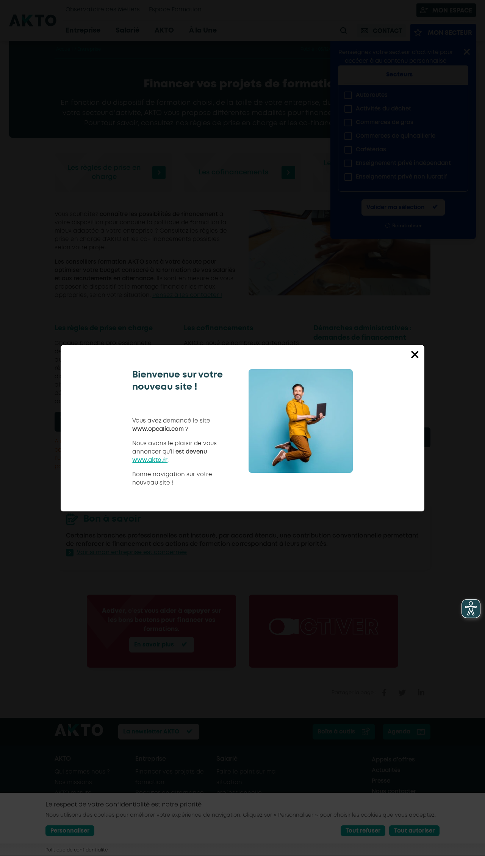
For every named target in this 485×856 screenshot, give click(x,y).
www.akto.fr (149, 460)
